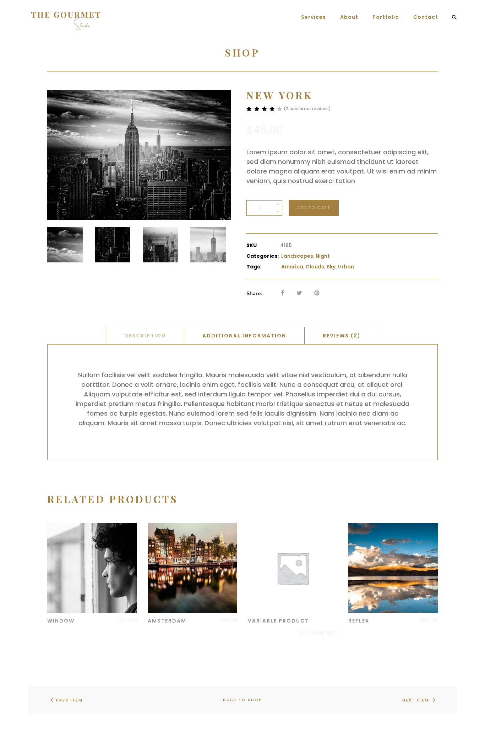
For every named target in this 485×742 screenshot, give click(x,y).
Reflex (359, 620)
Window (61, 620)
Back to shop (242, 700)
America (292, 266)
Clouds (315, 266)
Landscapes (297, 256)
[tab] (145, 335)
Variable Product (278, 620)
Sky (331, 266)
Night (323, 256)
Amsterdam (167, 620)
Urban (346, 266)
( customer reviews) (307, 109)
